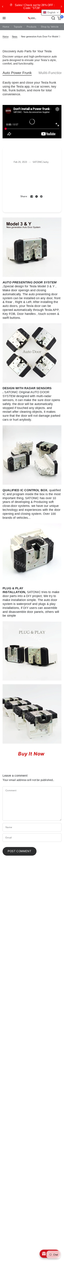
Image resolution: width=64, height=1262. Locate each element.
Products (31, 26)
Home (6, 26)
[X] (36, 196)
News (15, 36)
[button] (50, 12)
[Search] (53, 18)
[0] (58, 18)
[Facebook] (32, 196)
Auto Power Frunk (17, 73)
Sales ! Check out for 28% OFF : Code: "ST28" (35, 6)
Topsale (18, 26)
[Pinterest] (41, 196)
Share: (24, 196)
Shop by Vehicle (50, 26)
